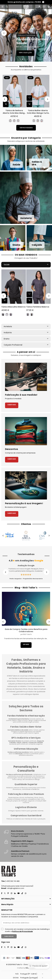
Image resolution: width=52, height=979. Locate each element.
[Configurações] (39, 7)
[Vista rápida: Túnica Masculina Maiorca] (4, 300)
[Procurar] (7, 7)
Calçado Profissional (13, 345)
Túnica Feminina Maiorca (37, 307)
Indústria (8, 332)
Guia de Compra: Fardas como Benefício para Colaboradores (26, 630)
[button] (48, 7)
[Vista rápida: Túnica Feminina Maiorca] (29, 300)
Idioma (16, 978)
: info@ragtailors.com (15, 888)
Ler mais (26, 644)
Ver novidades (26, 127)
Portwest (18, 799)
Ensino (7, 338)
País (17, 974)
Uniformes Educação (26, 748)
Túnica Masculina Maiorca (13, 307)
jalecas (14, 720)
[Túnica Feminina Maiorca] (38, 286)
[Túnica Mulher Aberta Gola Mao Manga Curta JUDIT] (37, 91)
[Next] (48, 33)
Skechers (30, 797)
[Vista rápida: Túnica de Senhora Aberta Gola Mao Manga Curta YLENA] (6, 104)
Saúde (6, 264)
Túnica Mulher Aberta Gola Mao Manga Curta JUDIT (38, 111)
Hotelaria (8, 326)
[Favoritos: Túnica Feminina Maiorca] (29, 294)
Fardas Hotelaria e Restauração (26, 715)
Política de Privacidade (22, 931)
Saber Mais (11, 405)
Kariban (10, 799)
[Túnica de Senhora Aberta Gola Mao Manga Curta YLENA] (14, 91)
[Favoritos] (44, 7)
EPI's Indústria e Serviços (26, 737)
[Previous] (4, 33)
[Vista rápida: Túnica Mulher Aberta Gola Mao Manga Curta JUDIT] (29, 104)
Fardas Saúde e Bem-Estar (26, 726)
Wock (36, 797)
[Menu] (2, 7)
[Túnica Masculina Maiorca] (13, 286)
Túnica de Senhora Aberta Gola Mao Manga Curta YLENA (14, 111)
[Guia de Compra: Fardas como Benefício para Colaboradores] (26, 609)
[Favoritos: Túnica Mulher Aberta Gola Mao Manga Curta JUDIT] (29, 98)
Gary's (41, 797)
